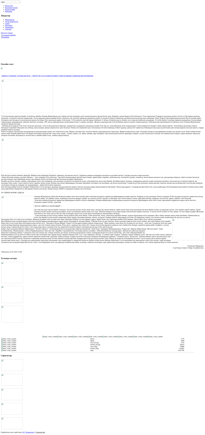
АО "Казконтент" (28, 432)
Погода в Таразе (7, 33)
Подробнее (5, 37)
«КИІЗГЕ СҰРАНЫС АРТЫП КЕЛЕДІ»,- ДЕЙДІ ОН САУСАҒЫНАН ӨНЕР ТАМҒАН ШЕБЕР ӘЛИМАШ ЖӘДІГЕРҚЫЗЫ (47, 76)
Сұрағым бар (40, 432)
